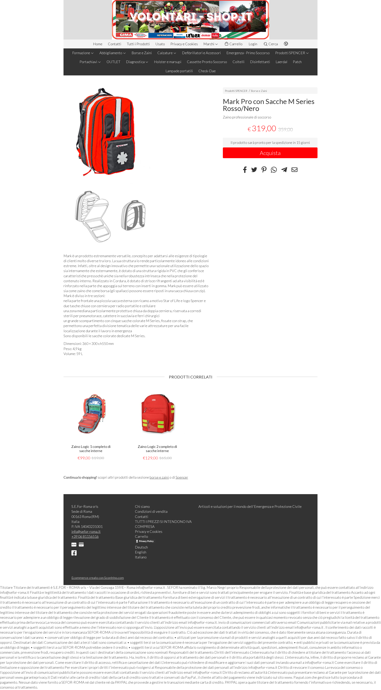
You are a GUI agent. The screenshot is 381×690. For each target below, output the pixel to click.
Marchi (209, 44)
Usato (160, 44)
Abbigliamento (111, 53)
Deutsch (141, 547)
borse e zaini (159, 477)
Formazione (81, 53)
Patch (297, 62)
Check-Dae (207, 71)
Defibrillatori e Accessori (201, 53)
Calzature (165, 53)
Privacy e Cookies (184, 44)
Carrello (235, 44)
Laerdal (281, 62)
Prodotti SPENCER (290, 53)
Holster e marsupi (167, 62)
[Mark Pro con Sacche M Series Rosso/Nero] (136, 165)
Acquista (270, 152)
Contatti (114, 44)
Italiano (141, 557)
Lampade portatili (179, 71)
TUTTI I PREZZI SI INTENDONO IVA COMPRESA (163, 524)
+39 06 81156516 (85, 536)
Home (97, 44)
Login (253, 44)
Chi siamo (142, 506)
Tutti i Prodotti (138, 44)
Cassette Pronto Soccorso (207, 62)
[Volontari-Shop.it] (191, 19)
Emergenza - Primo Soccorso (248, 53)
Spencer (182, 477)
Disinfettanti (260, 62)
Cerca (273, 44)
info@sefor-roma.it (86, 531)
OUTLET (113, 62)
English (140, 552)
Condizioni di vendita (151, 511)
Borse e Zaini (142, 53)
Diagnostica (135, 62)
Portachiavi (89, 62)
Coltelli (238, 62)
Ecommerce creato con (97, 577)
